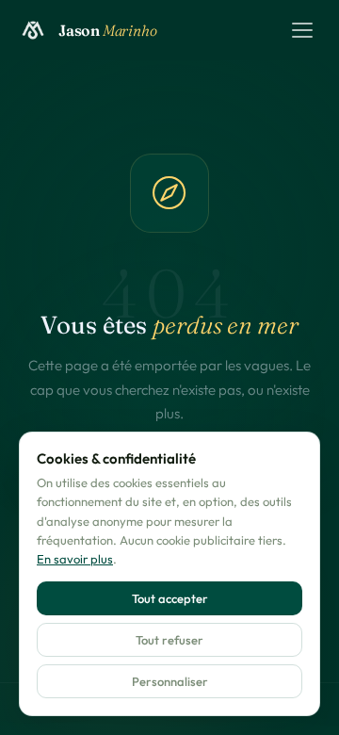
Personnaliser (170, 681)
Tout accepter (170, 598)
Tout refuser (169, 639)
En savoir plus (75, 558)
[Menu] (302, 30)
